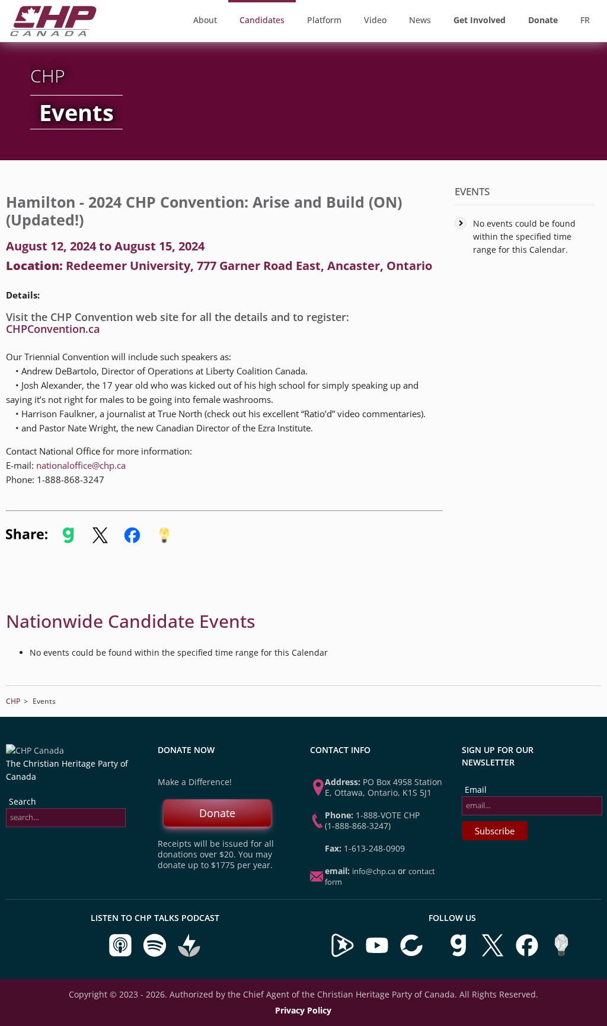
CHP (13, 701)
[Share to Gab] (68, 541)
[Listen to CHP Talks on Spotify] (156, 954)
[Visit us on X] (494, 954)
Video (375, 20)
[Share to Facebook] (132, 541)
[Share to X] (100, 541)
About (205, 20)
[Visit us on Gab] (459, 954)
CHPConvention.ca (53, 329)
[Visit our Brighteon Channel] (343, 954)
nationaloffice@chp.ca (81, 465)
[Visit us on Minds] (561, 954)
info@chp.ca (373, 871)
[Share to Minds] (163, 541)
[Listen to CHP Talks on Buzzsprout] (189, 954)
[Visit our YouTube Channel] (377, 954)
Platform (324, 20)
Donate (217, 813)
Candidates (262, 20)
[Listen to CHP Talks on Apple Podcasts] (121, 954)
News (420, 20)
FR (585, 20)
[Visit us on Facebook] (528, 954)
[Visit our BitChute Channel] (412, 954)
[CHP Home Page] (53, 33)
